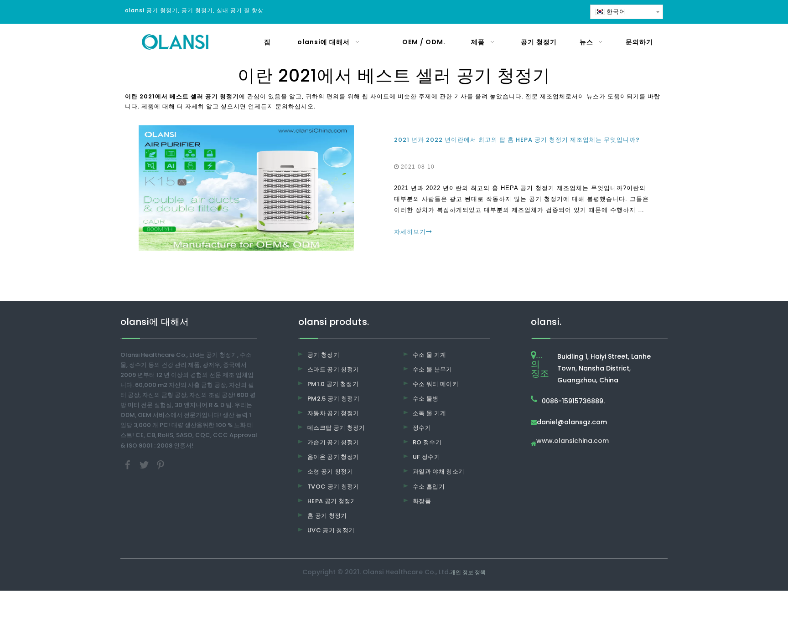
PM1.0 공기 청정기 (332, 384)
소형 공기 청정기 (330, 471)
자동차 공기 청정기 (333, 413)
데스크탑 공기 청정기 (336, 427)
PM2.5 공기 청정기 (333, 398)
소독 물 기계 (429, 413)
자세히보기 (410, 231)
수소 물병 (426, 398)
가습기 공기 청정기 (333, 442)
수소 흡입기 (429, 486)
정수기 (422, 427)
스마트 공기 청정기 (333, 369)
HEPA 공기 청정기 (332, 501)
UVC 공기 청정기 (331, 530)
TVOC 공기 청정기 (333, 486)
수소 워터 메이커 (435, 384)
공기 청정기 (323, 354)
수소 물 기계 (429, 354)
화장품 (422, 501)
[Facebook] (128, 464)
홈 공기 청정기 (327, 515)
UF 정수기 (426, 457)
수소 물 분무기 (432, 369)
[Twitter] (145, 464)
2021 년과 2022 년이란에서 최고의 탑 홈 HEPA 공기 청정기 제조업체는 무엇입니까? (517, 139)
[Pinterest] (160, 464)
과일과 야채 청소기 (439, 471)
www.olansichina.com (572, 441)
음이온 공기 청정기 (333, 457)
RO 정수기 (427, 442)
